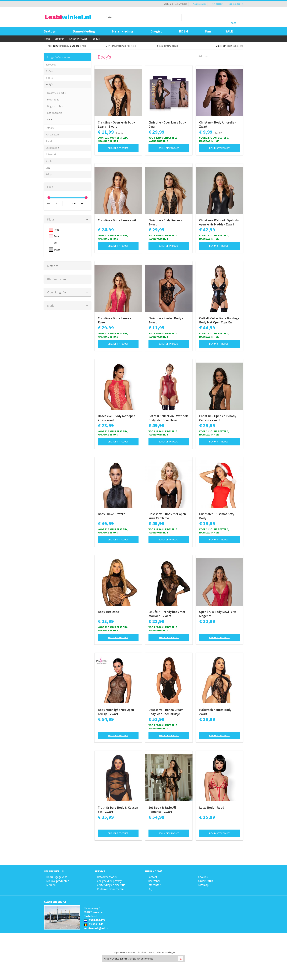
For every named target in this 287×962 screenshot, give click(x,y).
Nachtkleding (52, 147)
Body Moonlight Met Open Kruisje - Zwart (116, 712)
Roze (56, 236)
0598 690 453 (96, 920)
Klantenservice (199, 3)
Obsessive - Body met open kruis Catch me (167, 516)
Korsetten (50, 141)
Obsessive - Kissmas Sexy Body (216, 516)
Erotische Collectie (56, 92)
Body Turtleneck (109, 612)
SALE (229, 31)
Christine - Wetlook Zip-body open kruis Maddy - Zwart (219, 222)
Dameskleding (84, 31)
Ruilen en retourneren (110, 889)
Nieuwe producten (57, 881)
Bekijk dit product (118, 148)
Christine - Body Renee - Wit (117, 220)
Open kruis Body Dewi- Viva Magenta (218, 614)
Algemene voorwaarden (124, 952)
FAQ (150, 889)
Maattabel (154, 881)
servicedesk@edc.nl (96, 928)
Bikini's (49, 77)
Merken (50, 885)
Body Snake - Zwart (111, 514)
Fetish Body (53, 99)
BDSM (183, 31)
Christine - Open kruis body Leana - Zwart (116, 124)
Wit (55, 243)
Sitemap (203, 885)
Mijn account (217, 3)
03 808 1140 (95, 924)
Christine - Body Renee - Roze (114, 320)
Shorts (49, 161)
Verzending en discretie (111, 885)
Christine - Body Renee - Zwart (165, 222)
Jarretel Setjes (52, 134)
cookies (149, 958)
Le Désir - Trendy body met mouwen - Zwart (166, 614)
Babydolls (51, 64)
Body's (49, 84)
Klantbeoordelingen (166, 952)
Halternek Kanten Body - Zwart (216, 712)
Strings (49, 174)
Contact (152, 877)
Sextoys (50, 31)
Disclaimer (141, 952)
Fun (208, 31)
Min (48, 203)
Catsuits (49, 127)
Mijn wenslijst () (235, 3)
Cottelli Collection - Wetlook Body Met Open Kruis (168, 418)
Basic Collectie (54, 112)
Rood (56, 229)
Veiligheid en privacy (109, 881)
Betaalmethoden (107, 877)
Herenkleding (122, 31)
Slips (48, 167)
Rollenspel (51, 154)
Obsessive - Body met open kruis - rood (116, 418)
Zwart (57, 249)
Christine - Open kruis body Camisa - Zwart (217, 418)
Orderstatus (205, 881)
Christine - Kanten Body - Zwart (165, 320)
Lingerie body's (54, 106)
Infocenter (154, 885)
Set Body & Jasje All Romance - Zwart (162, 810)
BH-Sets (49, 71)
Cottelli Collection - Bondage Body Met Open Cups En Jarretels (219, 320)
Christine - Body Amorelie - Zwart (217, 124)
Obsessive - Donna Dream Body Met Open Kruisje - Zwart (166, 712)
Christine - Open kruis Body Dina (167, 124)
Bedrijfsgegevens (56, 877)
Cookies (203, 877)
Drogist (156, 31)
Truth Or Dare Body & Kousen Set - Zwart (118, 810)
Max (74, 203)
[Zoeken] (176, 17)
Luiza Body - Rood (211, 807)
